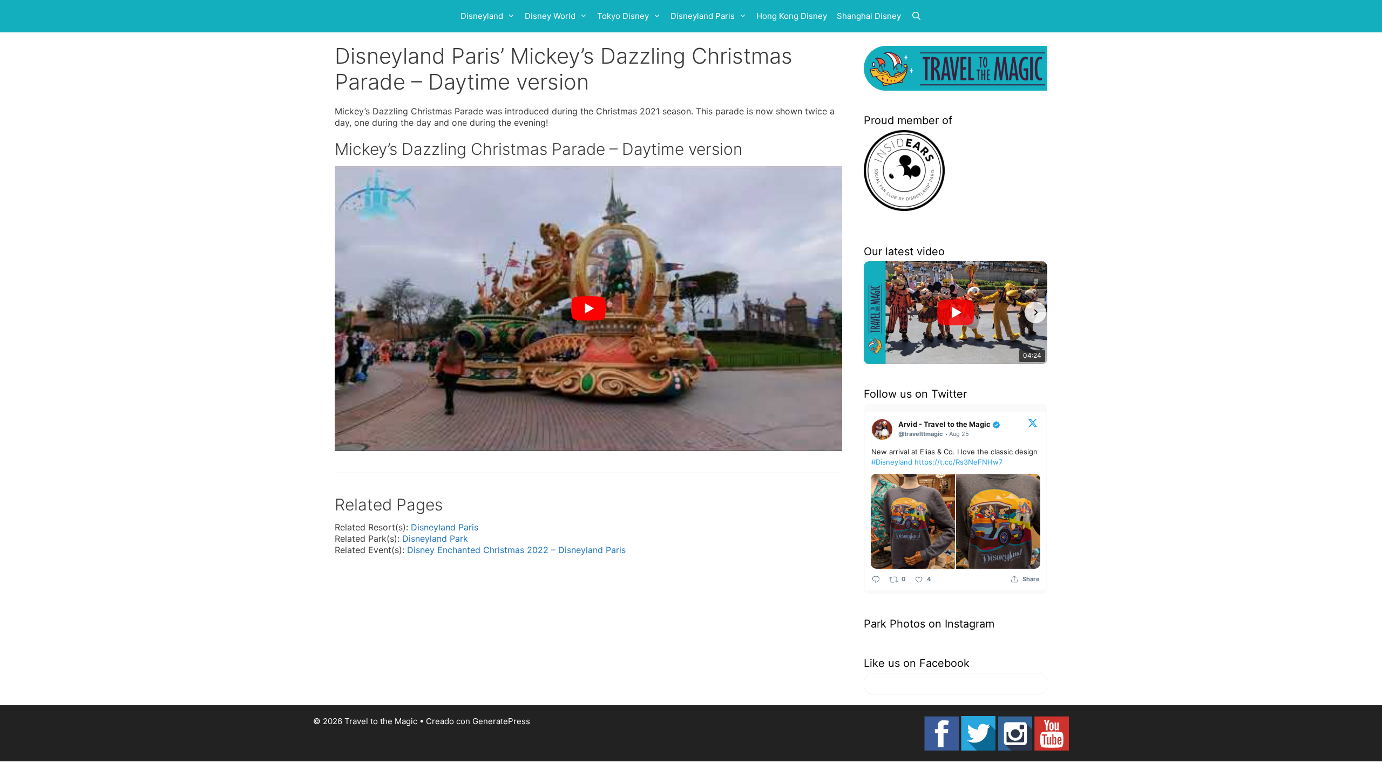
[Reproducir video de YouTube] (588, 309)
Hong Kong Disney (791, 16)
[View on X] (1033, 422)
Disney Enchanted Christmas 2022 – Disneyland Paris (516, 549)
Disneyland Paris (702, 16)
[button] (875, 312)
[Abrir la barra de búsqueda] (916, 16)
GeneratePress (501, 721)
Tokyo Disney (623, 16)
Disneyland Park (435, 538)
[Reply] (875, 578)
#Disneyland (891, 462)
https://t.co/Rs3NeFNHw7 (958, 462)
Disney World (550, 16)
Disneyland (481, 16)
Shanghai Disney (869, 16)
